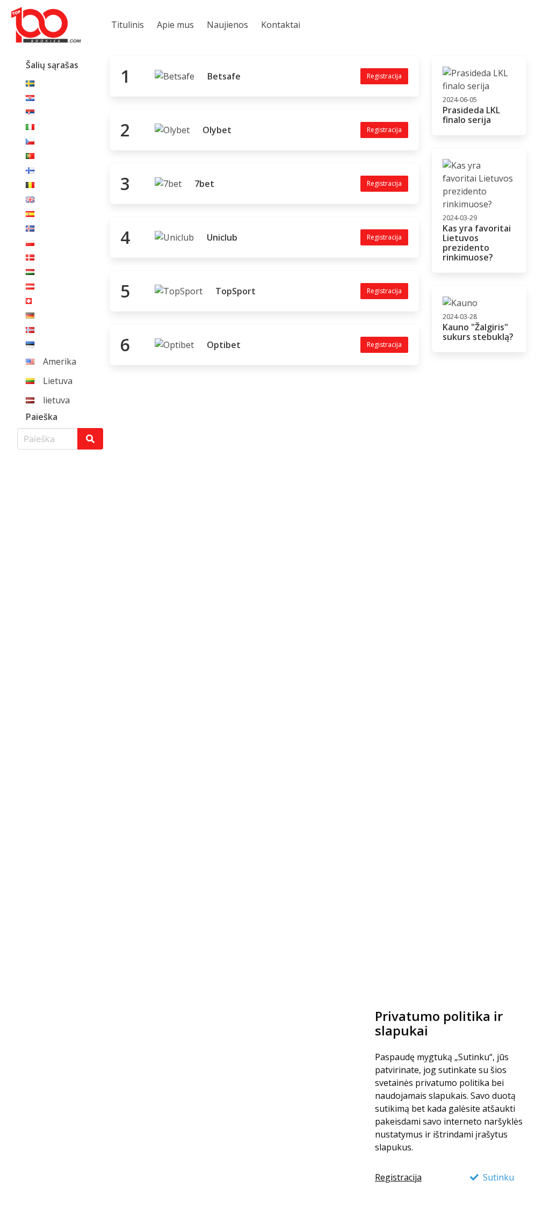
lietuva (56, 400)
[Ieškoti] (90, 439)
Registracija (398, 1177)
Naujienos (227, 25)
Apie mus (175, 25)
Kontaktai (280, 25)
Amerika (59, 361)
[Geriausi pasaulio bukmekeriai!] (45, 24)
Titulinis (127, 25)
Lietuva (58, 381)
